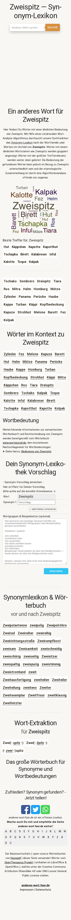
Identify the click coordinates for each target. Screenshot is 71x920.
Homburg (35, 369)
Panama (41, 362)
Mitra (62, 377)
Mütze (27, 362)
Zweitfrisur (36, 695)
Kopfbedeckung (16, 377)
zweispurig (31, 664)
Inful (21, 400)
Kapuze (46, 354)
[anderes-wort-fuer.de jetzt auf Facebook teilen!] (25, 813)
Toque (55, 393)
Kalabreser (35, 400)
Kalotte (9, 400)
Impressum (26, 889)
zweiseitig (31, 656)
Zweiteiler (59, 680)
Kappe (20, 369)
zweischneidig (51, 649)
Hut (6, 362)
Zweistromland (14, 672)
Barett (60, 354)
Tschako (27, 393)
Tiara (34, 385)
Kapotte (46, 408)
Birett (51, 400)
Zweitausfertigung (17, 680)
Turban (50, 369)
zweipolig (37, 625)
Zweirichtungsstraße (19, 641)
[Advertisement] (35, 70)
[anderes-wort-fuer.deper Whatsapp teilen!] (45, 813)
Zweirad (9, 633)
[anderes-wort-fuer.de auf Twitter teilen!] (35, 813)
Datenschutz (43, 889)
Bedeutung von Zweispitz (36, 451)
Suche (52, 27)
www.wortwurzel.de (14, 442)
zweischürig (12, 656)
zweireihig (43, 633)
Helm (16, 362)
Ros (24, 385)
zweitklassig (57, 695)
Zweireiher (25, 633)
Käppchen (11, 385)
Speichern (56, 571)
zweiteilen (41, 680)
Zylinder (10, 354)
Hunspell (16, 858)
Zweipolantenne (15, 625)
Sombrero (11, 393)
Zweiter (45, 687)
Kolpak (60, 408)
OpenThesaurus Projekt (19, 862)
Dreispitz (47, 385)
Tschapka (11, 408)
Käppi (51, 377)
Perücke (56, 362)
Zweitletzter (12, 703)
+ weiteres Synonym (43, 509)
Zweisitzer (50, 656)
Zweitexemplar (14, 695)
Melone (32, 354)
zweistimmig (51, 664)
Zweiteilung (11, 687)
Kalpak (42, 393)
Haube (8, 369)
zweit (32, 672)
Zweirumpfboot (49, 641)
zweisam (9, 649)
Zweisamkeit (28, 649)
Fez (21, 354)
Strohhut (37, 377)
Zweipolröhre (57, 625)
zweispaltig (11, 664)
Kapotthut (29, 408)
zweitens (30, 687)
